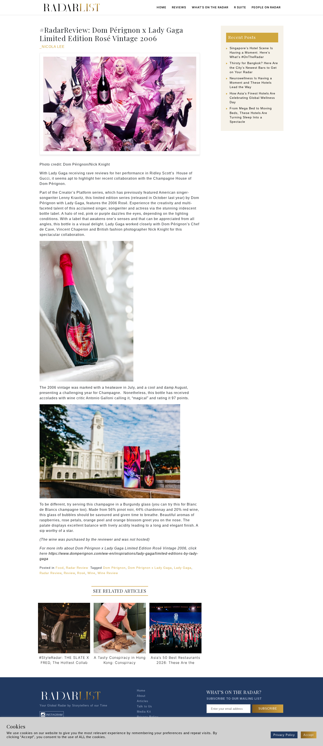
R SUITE (240, 7)
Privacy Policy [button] (284, 735)
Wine (91, 573)
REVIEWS (179, 7)
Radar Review (77, 567)
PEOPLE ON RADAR (266, 7)
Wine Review (108, 573)
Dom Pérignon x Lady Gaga (150, 567)
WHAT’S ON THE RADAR (210, 7)
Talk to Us (144, 706)
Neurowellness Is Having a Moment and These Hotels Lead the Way (251, 82)
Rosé (81, 573)
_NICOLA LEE (52, 47)
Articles (142, 701)
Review (69, 573)
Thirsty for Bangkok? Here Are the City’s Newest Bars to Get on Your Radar (254, 67)
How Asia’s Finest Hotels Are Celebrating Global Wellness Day (252, 98)
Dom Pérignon (114, 567)
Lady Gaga (182, 567)
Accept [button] (308, 735)
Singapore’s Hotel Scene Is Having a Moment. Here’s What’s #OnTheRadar (251, 52)
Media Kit (144, 711)
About (141, 695)
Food (60, 567)
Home (161, 7)
